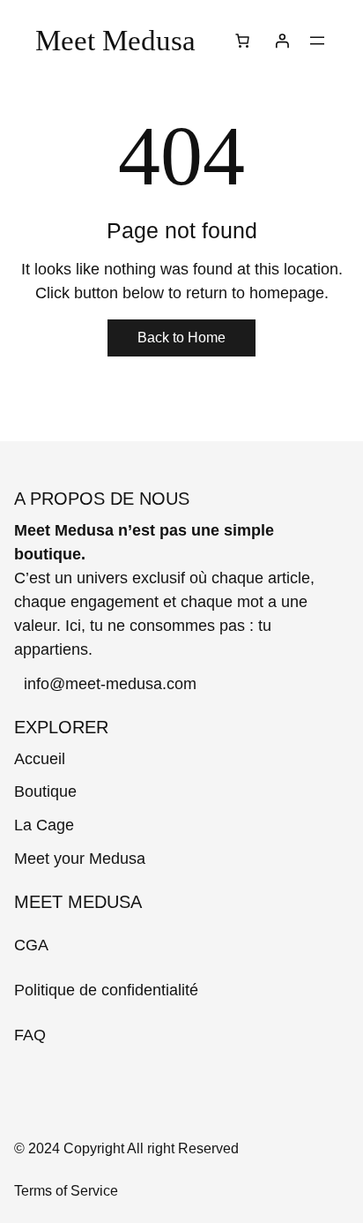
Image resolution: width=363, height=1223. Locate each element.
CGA (31, 945)
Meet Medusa (115, 40)
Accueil (39, 759)
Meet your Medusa (79, 858)
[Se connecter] (282, 40)
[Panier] (242, 40)
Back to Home (181, 337)
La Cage (44, 825)
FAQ (30, 1035)
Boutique (45, 791)
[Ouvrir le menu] (317, 40)
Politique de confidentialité (106, 990)
